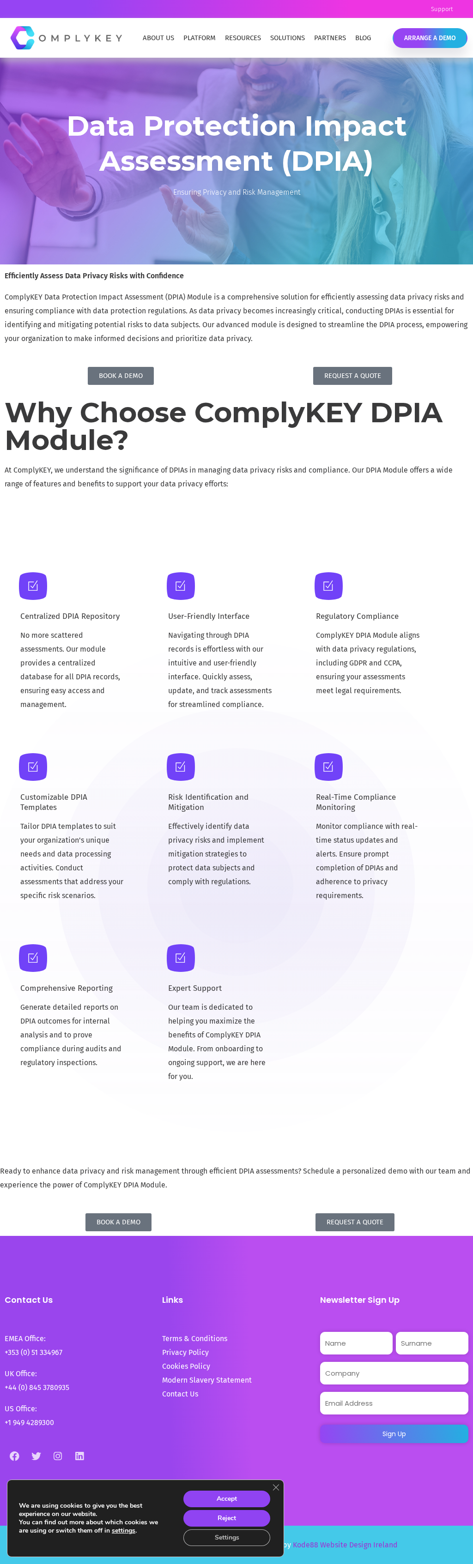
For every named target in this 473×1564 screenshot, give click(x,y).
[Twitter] (36, 1456)
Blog (363, 38)
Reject (227, 1518)
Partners (330, 38)
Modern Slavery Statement (208, 1380)
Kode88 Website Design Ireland (345, 1544)
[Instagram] (57, 1456)
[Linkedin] (79, 1456)
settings (123, 1531)
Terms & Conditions (194, 1338)
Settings (227, 1537)
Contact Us (180, 1394)
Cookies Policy (186, 1366)
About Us (158, 38)
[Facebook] (14, 1456)
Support (442, 9)
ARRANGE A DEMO (430, 38)
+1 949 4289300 (29, 1422)
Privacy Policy (185, 1352)
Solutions (287, 38)
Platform (199, 38)
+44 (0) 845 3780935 (37, 1387)
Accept (227, 1498)
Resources (243, 38)
